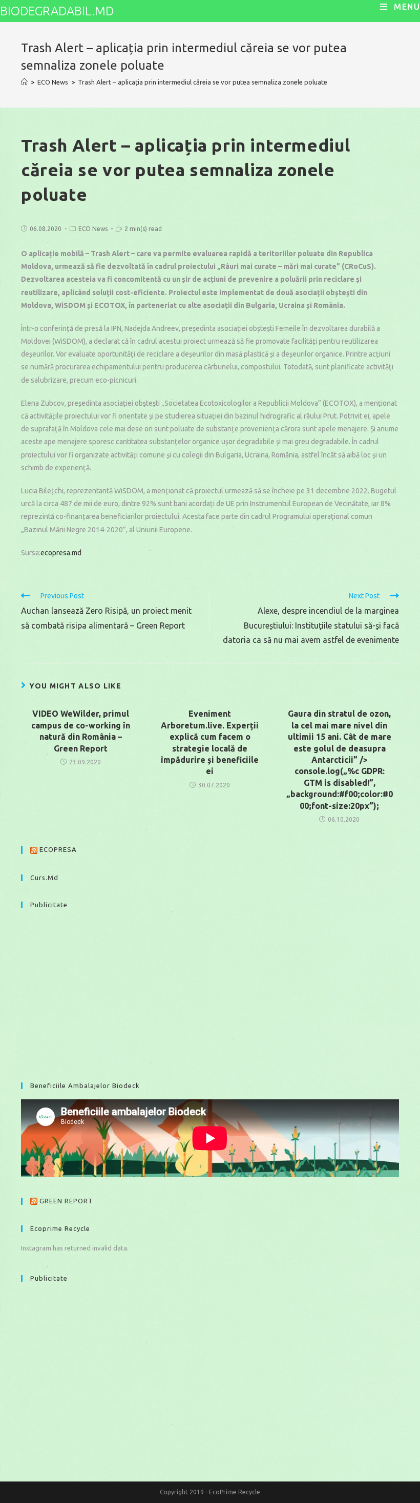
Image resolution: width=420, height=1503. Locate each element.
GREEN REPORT (66, 1200)
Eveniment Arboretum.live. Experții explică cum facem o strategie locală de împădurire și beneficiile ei (210, 742)
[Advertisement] (210, 990)
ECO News (93, 228)
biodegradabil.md (57, 11)
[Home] (24, 82)
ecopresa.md (60, 553)
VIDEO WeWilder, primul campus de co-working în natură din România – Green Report (80, 731)
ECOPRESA (58, 849)
